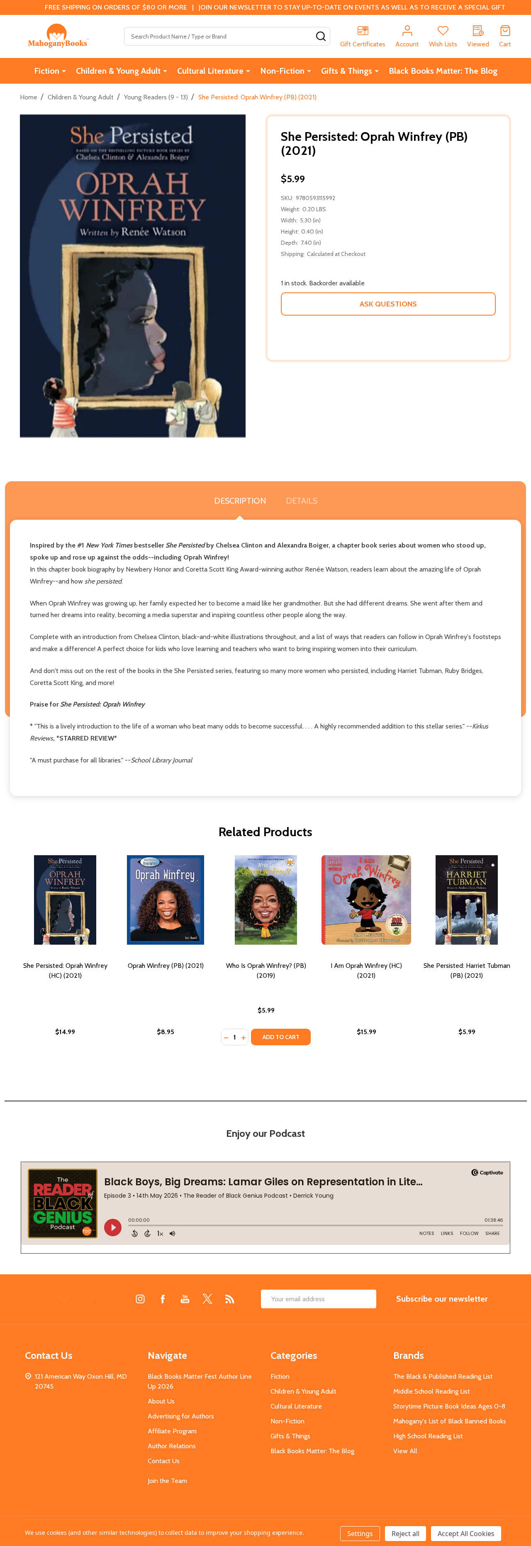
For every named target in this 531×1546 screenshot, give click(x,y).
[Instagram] (140, 1298)
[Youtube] (185, 1298)
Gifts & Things (346, 71)
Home (28, 97)
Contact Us (164, 1461)
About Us (161, 1401)
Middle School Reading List (431, 1391)
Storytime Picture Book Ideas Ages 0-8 (449, 1406)
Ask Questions (388, 304)
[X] (207, 1298)
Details (301, 501)
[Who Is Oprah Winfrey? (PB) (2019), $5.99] (266, 900)
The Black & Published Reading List (443, 1376)
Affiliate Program (172, 1431)
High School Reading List (428, 1436)
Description (240, 501)
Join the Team (167, 1481)
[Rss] (230, 1298)
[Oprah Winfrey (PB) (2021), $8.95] (165, 900)
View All (405, 1451)
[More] (64, 70)
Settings (360, 1533)
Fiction (46, 71)
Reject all (405, 1533)
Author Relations (172, 1446)
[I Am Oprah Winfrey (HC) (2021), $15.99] (366, 900)
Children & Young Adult (118, 71)
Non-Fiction (282, 71)
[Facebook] (162, 1298)
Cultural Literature (210, 71)
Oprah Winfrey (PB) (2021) (166, 966)
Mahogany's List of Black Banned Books (449, 1421)
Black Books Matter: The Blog (443, 71)
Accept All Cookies (466, 1533)
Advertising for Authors (181, 1416)
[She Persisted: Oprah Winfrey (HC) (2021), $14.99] (65, 900)
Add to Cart (281, 1037)
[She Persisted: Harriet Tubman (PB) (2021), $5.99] (467, 900)
